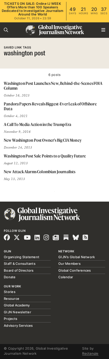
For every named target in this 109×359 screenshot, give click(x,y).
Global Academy (17, 305)
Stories (9, 292)
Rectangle (90, 353)
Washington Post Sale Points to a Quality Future (45, 155)
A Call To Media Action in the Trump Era (37, 124)
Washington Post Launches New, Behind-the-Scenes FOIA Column (53, 86)
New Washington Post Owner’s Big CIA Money (43, 140)
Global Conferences (74, 270)
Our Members (69, 264)
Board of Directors (19, 270)
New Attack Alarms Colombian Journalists (40, 171)
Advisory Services (18, 325)
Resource (11, 299)
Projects (10, 319)
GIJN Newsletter (17, 312)
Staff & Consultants (19, 264)
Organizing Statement (21, 257)
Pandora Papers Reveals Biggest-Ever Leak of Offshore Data (50, 106)
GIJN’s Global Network (76, 257)
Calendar (65, 277)
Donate (10, 277)
